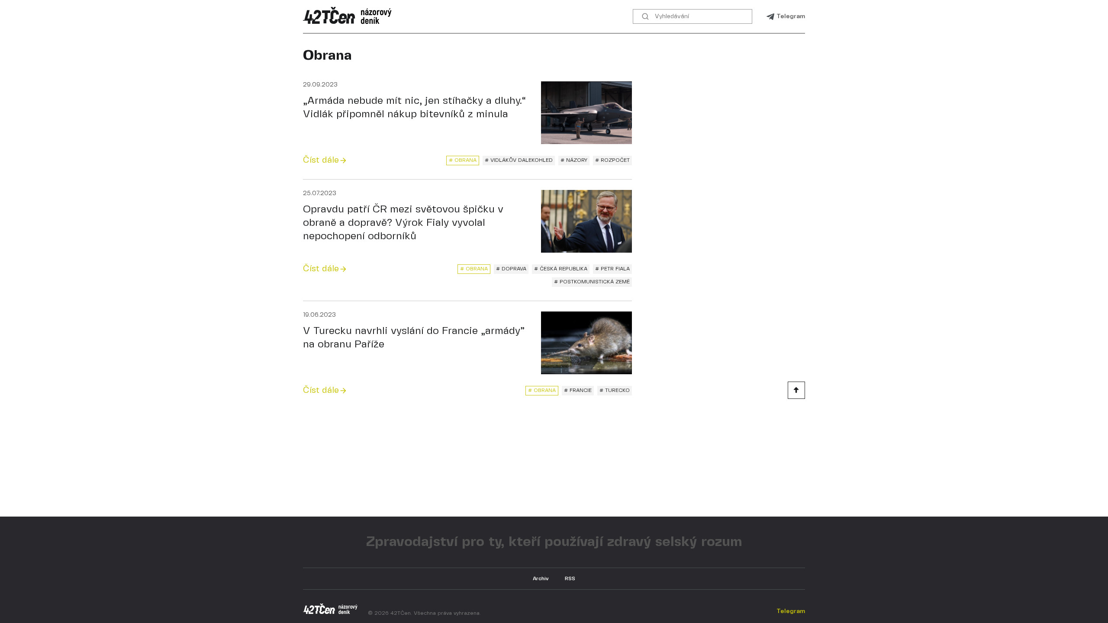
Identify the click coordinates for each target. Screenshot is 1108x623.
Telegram (790, 16)
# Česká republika (560, 269)
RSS (570, 578)
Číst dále (321, 160)
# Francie (578, 390)
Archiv (541, 578)
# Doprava (511, 269)
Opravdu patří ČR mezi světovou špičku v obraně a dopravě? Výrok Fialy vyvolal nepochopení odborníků (403, 223)
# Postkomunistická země (592, 281)
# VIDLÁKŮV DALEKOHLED (519, 160)
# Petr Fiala (612, 269)
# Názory (573, 160)
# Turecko (614, 390)
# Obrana (463, 160)
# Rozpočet (612, 160)
